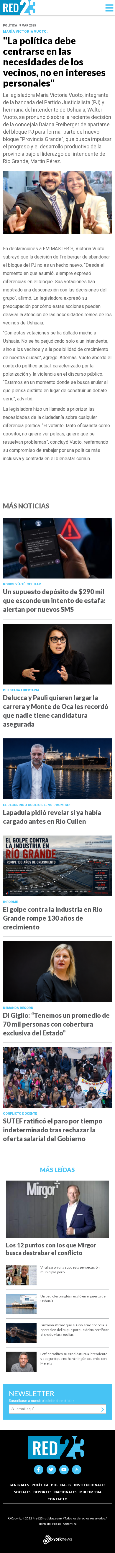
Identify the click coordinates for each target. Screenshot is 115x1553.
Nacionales (65, 1492)
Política (40, 1485)
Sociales (22, 1492)
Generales (19, 1485)
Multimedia (90, 1492)
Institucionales (90, 1485)
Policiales (61, 1485)
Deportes (42, 1492)
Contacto (57, 1499)
